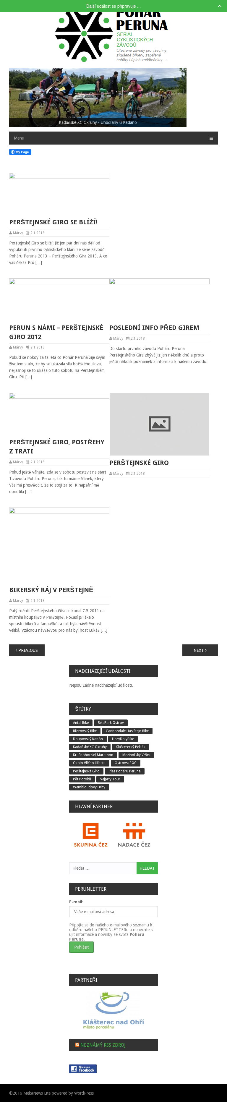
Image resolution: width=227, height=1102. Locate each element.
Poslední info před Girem (154, 327)
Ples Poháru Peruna (125, 771)
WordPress (84, 1093)
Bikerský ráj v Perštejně (51, 590)
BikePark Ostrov (111, 723)
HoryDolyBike (123, 739)
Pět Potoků (82, 779)
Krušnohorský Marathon (93, 755)
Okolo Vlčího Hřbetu (89, 763)
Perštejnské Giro (139, 462)
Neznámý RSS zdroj (103, 1045)
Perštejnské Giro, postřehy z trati (56, 446)
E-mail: (76, 902)
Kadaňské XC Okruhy (90, 747)
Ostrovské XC (126, 763)
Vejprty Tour (110, 779)
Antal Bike (81, 723)
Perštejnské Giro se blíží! (53, 222)
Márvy (18, 233)
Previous (27, 650)
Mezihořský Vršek (136, 755)
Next (199, 650)
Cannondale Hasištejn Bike (127, 731)
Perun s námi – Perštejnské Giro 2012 (56, 332)
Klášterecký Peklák (130, 747)
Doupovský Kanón (88, 739)
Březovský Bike (85, 731)
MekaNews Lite (37, 1093)
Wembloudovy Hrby (89, 787)
